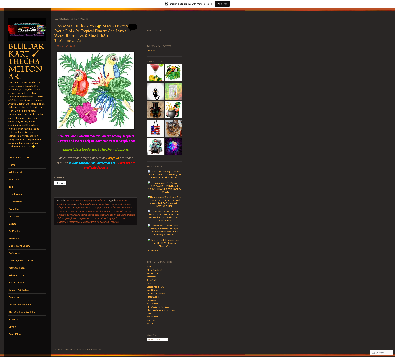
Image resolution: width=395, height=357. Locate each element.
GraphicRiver (16, 194)
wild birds (114, 222)
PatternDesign (153, 297)
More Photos (152, 251)
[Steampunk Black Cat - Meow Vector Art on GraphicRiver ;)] (155, 110)
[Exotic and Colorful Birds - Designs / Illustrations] (173, 73)
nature (76, 215)
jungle (89, 211)
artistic (60, 204)
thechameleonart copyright (113, 215)
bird (77, 204)
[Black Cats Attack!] (155, 92)
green (74, 211)
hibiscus (81, 211)
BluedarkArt (154, 30)
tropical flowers (69, 218)
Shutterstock (16, 179)
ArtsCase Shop (17, 267)
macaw (127, 211)
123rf (12, 186)
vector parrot (89, 222)
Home (12, 164)
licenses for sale (115, 211)
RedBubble (14, 231)
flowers (60, 211)
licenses (104, 211)
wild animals (102, 222)
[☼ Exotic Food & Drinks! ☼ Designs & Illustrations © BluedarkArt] (155, 73)
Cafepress (14, 253)
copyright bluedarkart (82, 207)
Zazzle (12, 223)
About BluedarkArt (19, 157)
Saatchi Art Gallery (19, 289)
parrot (84, 215)
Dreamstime (15, 201)
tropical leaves (85, 218)
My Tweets (151, 50)
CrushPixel (14, 209)
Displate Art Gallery (19, 245)
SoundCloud (15, 334)
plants (91, 215)
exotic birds (126, 207)
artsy (71, 204)
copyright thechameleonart (107, 207)
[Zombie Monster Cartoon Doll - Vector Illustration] (155, 147)
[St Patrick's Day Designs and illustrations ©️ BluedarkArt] (173, 110)
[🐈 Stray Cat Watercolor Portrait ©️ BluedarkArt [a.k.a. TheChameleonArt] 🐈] (173, 129)
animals (119, 200)
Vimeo (12, 326)
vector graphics (111, 218)
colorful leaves (64, 207)
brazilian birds (123, 204)
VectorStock (15, 216)
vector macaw (75, 222)
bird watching (86, 204)
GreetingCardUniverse (21, 260)
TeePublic (14, 238)
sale (97, 215)
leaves (96, 211)
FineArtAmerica (17, 282)
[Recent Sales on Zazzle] (173, 92)
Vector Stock (152, 317)
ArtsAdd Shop (16, 275)
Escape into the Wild (20, 304)
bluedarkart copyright (104, 204)
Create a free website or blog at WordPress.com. (79, 349)
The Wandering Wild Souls (23, 312)
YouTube (13, 319)
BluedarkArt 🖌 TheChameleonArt (26, 61)
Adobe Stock (15, 172)
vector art (98, 218)
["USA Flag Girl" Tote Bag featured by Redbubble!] (155, 129)
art (125, 200)
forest (67, 211)
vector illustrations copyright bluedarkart (86, 200)
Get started (222, 4)
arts (66, 204)
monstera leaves (64, 215)
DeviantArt (15, 297)
